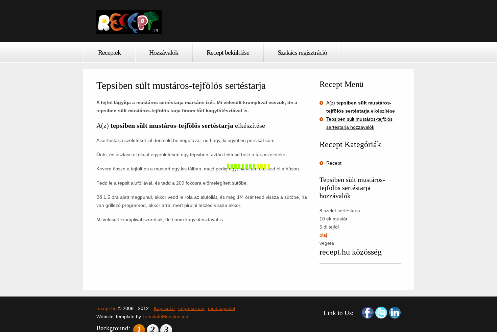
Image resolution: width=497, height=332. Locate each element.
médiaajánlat (221, 308)
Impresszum (191, 308)
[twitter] (381, 312)
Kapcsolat (164, 308)
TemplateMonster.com (166, 316)
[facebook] (368, 312)
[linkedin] (395, 312)
